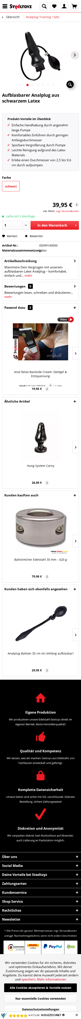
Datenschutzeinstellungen (40, 1009)
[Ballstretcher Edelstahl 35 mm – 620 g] (40, 529)
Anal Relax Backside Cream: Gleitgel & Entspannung (40, 374)
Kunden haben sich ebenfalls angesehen (36, 589)
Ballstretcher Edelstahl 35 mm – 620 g (40, 560)
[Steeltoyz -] (20, 6)
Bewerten (36, 236)
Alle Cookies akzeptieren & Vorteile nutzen (40, 988)
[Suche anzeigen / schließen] (44, 6)
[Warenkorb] (74, 6)
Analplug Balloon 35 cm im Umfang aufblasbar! (41, 653)
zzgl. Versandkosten (67, 211)
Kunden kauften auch (21, 495)
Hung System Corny (40, 466)
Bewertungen (15, 286)
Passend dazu (17, 307)
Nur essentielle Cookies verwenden (40, 998)
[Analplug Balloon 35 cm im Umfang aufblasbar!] (40, 623)
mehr (28, 275)
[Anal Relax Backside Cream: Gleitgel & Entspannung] (40, 342)
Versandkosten (68, 930)
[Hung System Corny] (40, 436)
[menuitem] (6, 6)
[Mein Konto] (64, 6)
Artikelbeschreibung (20, 261)
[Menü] (6, 6)
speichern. (29, 979)
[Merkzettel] (54, 6)
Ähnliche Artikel (17, 401)
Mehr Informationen (51, 979)
